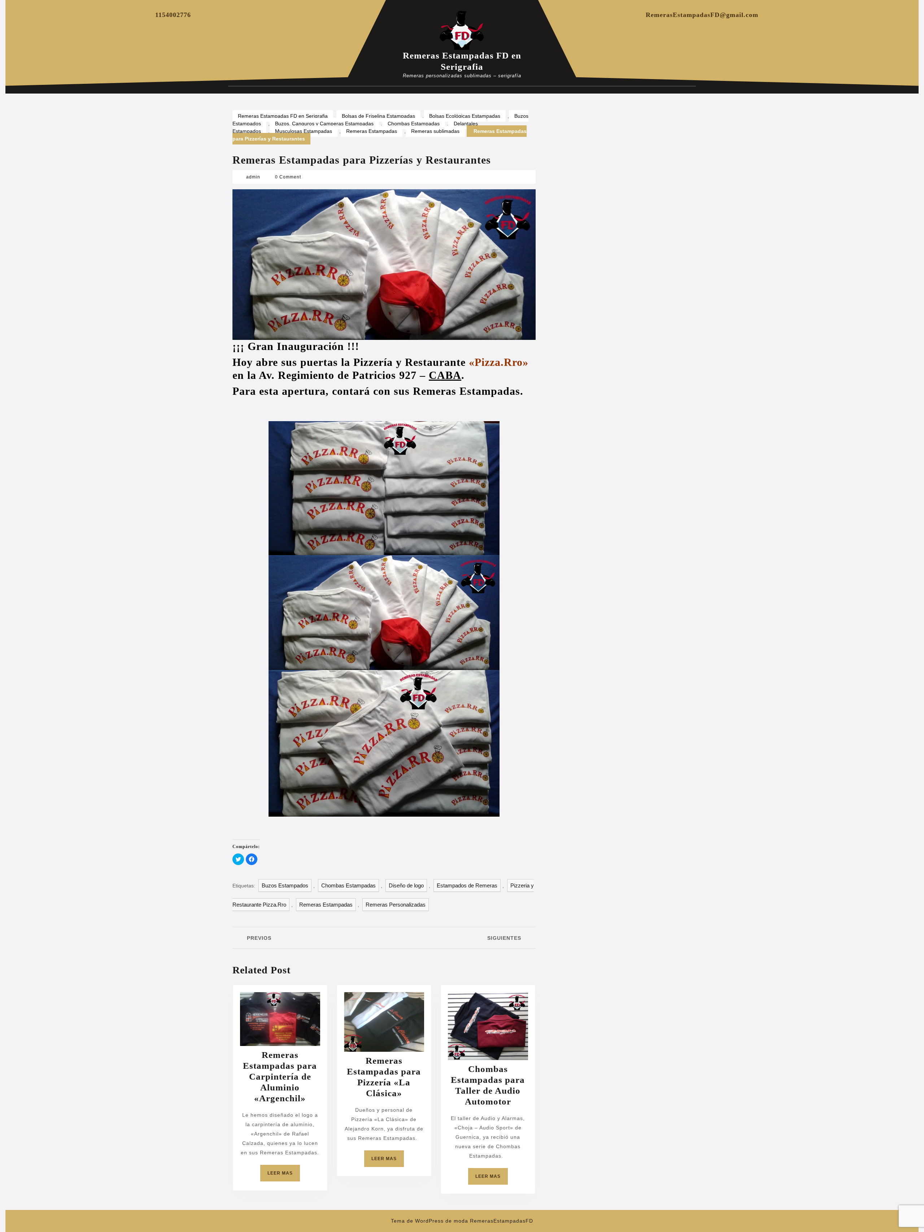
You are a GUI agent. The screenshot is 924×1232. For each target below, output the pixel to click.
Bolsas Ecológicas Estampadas (464, 116)
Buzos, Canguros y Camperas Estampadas (324, 123)
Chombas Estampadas (414, 123)
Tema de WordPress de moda (429, 1221)
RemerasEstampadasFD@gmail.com (702, 14)
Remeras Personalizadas (396, 905)
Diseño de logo (406, 885)
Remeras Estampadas (371, 131)
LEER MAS (283, 1175)
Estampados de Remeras (467, 885)
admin (253, 177)
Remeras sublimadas (435, 131)
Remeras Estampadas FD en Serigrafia (283, 116)
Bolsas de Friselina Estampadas (378, 116)
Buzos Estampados (285, 885)
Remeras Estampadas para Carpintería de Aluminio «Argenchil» (280, 1076)
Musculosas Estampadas (303, 131)
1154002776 (173, 14)
